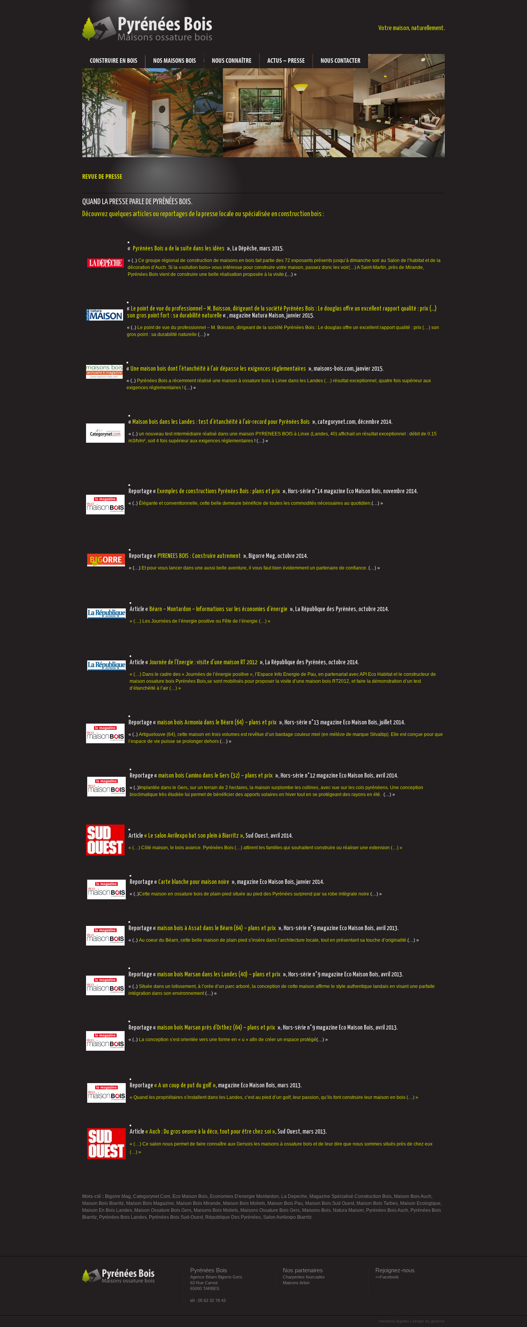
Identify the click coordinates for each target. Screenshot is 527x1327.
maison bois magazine (150, 1203)
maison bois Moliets (244, 1203)
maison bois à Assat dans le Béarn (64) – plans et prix (216, 928)
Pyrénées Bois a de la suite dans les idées (179, 249)
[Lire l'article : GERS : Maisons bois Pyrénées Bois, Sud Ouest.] (106, 1161)
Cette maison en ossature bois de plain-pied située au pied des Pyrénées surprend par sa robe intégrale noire (254, 894)
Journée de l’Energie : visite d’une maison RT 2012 (203, 662)
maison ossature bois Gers (162, 1210)
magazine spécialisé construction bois (350, 1196)
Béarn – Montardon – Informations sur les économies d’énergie (218, 609)
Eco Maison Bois (190, 1196)
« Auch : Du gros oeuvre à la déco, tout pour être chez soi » (210, 1132)
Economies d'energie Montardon (244, 1196)
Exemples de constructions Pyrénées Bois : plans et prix (218, 491)
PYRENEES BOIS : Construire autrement (199, 556)
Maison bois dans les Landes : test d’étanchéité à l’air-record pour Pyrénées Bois (221, 422)
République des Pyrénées (233, 1217)
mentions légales (394, 1321)
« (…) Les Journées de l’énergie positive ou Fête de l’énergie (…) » (200, 621)
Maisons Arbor (296, 1282)
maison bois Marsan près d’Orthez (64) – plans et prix (216, 1028)
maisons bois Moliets (216, 1210)
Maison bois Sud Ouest (329, 1203)
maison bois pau (285, 1203)
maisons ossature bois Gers (270, 1210)
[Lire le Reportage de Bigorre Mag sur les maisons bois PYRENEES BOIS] (106, 568)
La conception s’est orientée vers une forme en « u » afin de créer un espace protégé (227, 1039)
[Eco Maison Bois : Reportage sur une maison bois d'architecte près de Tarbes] (106, 901)
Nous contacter (340, 61)
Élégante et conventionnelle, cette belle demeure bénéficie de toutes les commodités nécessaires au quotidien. (255, 503)
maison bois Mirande (198, 1203)
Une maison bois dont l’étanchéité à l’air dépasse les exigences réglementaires (218, 369)
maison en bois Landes (107, 1210)
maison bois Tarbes (377, 1203)
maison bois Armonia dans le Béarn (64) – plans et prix (217, 723)
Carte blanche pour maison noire (193, 882)
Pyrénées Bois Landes (123, 1217)
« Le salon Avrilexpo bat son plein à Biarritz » (193, 836)
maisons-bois (316, 1210)
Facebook (389, 1277)
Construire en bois (113, 61)
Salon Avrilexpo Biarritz (287, 1217)
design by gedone (428, 1321)
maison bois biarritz (103, 1203)
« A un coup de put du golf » (185, 1085)
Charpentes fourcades (304, 1277)
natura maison (348, 1210)
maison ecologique (420, 1203)
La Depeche (294, 1196)
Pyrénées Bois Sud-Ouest (176, 1217)
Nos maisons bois (174, 61)
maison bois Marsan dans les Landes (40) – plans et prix (218, 975)
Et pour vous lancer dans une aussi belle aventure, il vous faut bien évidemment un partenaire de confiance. (254, 568)
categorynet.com (151, 1196)
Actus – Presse (286, 61)
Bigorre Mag (118, 1196)
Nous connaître (232, 61)
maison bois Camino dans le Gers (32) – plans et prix (215, 776)
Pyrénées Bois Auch (387, 1210)
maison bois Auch (412, 1196)
